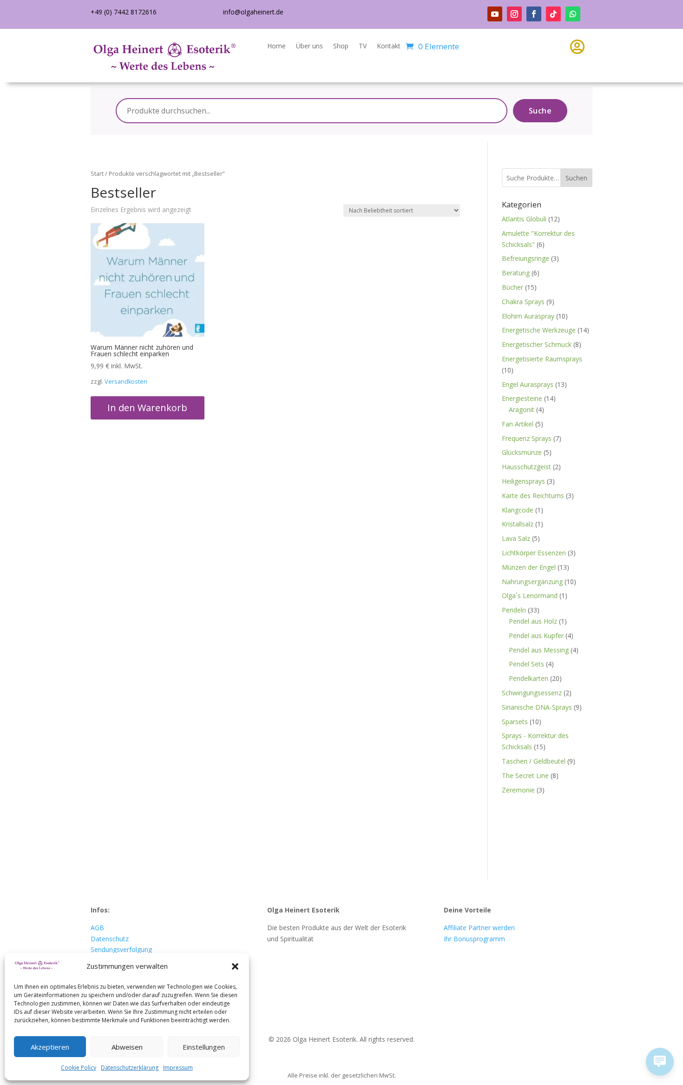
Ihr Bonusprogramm (474, 938)
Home (276, 46)
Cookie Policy (78, 1068)
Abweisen (127, 1047)
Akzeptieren (50, 1047)
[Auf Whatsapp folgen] (572, 14)
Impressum (178, 1068)
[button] (235, 966)
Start (97, 173)
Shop (340, 46)
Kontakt (389, 46)
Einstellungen (204, 1047)
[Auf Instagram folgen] (514, 14)
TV (363, 46)
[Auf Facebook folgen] (533, 14)
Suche (540, 111)
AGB (97, 927)
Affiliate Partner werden (479, 927)
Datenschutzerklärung (129, 1068)
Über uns (309, 46)
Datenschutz (110, 938)
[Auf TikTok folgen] (553, 14)
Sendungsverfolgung (121, 949)
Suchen (576, 177)
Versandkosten (126, 382)
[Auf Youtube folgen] (494, 14)
